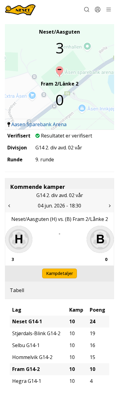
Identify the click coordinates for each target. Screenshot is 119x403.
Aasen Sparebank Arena (39, 124)
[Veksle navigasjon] (108, 9)
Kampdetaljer (59, 273)
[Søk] (86, 9)
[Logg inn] (97, 9)
